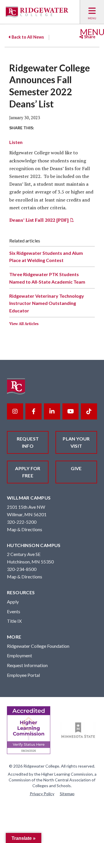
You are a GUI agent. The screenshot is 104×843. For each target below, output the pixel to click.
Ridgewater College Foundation (38, 646)
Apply (13, 601)
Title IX (14, 621)
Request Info (28, 442)
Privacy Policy (42, 793)
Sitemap (67, 793)
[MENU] (92, 12)
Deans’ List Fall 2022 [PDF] (39, 220)
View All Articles (24, 323)
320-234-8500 (21, 569)
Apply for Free (27, 472)
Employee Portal (23, 675)
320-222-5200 (21, 522)
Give (76, 468)
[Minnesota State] (78, 730)
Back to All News (27, 37)
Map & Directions (24, 529)
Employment (19, 655)
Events (13, 611)
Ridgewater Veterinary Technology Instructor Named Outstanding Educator (46, 303)
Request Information (27, 665)
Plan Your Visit (76, 442)
